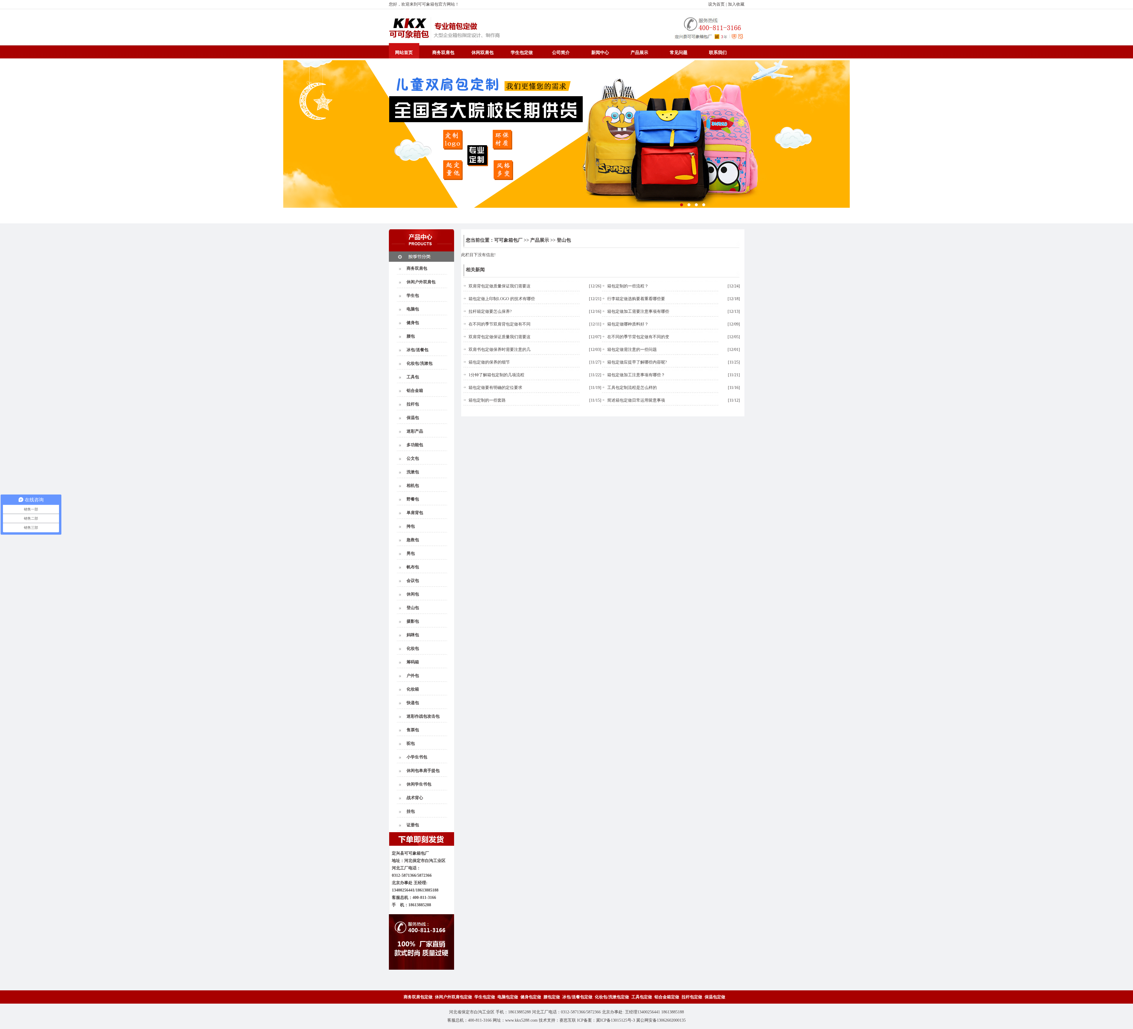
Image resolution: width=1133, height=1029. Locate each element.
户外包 (413, 675)
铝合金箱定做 (666, 997)
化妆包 (413, 648)
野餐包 (413, 499)
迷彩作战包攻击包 (423, 716)
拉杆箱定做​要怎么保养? (490, 311)
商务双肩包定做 (418, 997)
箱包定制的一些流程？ (628, 286)
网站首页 (404, 52)
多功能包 (415, 445)
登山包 (413, 608)
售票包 (413, 730)
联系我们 (718, 52)
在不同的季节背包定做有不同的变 (638, 337)
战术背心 (415, 798)
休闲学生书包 (419, 784)
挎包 (411, 526)
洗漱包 (413, 472)
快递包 (413, 703)
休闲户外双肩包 (421, 282)
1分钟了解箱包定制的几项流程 (496, 375)
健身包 (413, 322)
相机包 (413, 485)
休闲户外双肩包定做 (453, 997)
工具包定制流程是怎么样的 (632, 387)
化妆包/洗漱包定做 (612, 997)
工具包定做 (641, 997)
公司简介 (561, 52)
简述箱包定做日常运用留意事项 (636, 400)
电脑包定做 (507, 997)
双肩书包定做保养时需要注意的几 (500, 349)
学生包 (413, 295)
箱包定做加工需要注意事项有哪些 (638, 311)
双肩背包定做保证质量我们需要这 (500, 337)
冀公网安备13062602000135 (661, 1020)
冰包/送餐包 (417, 350)
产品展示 (639, 52)
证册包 (413, 825)
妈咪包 (413, 635)
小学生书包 (417, 757)
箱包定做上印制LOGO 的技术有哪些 (502, 299)
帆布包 (413, 567)
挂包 (411, 811)
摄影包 (413, 621)
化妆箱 (413, 689)
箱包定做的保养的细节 (489, 362)
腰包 (411, 336)
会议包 (413, 580)
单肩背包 (415, 513)
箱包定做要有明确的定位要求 (495, 387)
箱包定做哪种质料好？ (628, 324)
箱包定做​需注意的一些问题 (632, 349)
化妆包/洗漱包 (420, 363)
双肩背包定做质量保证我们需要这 (500, 286)
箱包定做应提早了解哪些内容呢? (637, 362)
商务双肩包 (443, 52)
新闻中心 (600, 52)
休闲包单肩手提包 (423, 770)
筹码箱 (413, 662)
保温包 (413, 417)
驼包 (411, 743)
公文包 (413, 458)
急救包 (413, 540)
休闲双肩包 (482, 52)
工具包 (413, 377)
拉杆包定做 (692, 997)
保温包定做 (715, 997)
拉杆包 (413, 404)
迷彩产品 (415, 431)
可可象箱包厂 (508, 240)
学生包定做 (522, 52)
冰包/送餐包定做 (577, 997)
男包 (411, 553)
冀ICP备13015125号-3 (615, 1020)
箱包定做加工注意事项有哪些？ (636, 375)
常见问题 (678, 52)
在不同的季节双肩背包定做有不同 (500, 324)
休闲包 (413, 594)
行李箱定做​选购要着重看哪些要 (636, 299)
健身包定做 (530, 997)
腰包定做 (551, 997)
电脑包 (413, 309)
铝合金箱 (415, 390)
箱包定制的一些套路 (487, 400)
